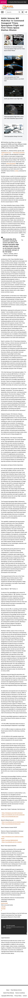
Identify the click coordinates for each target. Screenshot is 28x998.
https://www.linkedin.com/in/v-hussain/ (12, 842)
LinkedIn (3, 906)
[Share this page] (26, 12)
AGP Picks (3, 2)
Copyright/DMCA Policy (7, 995)
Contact (25, 995)
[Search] (19, 12)
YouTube (3, 908)
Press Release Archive (16, 990)
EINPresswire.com (6, 152)
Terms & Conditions (20, 993)
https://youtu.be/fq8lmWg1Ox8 (10, 840)
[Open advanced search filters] (22, 12)
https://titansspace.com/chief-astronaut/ (12, 813)
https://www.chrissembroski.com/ (10, 816)
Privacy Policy (17, 995)
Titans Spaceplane (11, 163)
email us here (4, 903)
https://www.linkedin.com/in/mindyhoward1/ (13, 822)
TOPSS (16, 170)
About (7, 990)
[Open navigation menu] (2, 12)
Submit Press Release (8, 993)
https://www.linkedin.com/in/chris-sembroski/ (13, 814)
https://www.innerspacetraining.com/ (11, 823)
